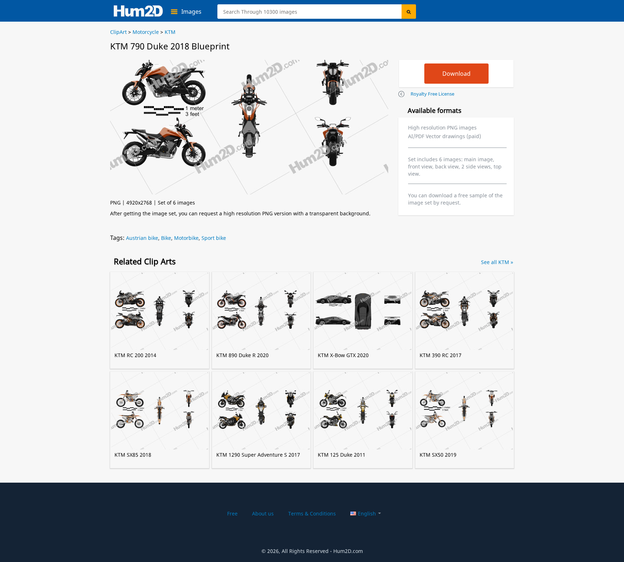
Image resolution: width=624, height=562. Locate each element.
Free (232, 513)
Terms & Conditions (312, 513)
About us (263, 513)
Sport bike (214, 237)
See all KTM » (497, 262)
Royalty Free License (432, 94)
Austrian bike (142, 237)
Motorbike (186, 237)
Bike (166, 237)
